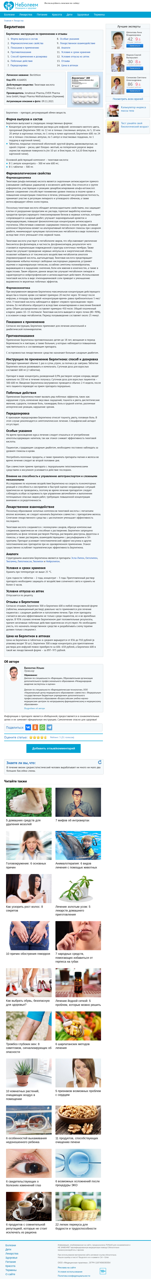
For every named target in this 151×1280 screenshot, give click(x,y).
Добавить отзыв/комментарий (53, 748)
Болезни (9, 14)
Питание (42, 14)
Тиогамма (11, 561)
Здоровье (83, 14)
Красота (57, 14)
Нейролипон (53, 561)
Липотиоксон (25, 561)
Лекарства (25, 14)
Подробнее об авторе (34, 708)
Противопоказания (21, 52)
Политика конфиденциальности (74, 1276)
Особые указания (69, 38)
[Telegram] (49, 727)
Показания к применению (25, 47)
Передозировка (18, 65)
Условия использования (70, 1271)
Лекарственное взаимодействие (77, 43)
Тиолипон (38, 561)
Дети (69, 14)
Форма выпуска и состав (24, 38)
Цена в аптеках (69, 65)
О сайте (10, 1274)
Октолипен (91, 558)
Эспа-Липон (77, 558)
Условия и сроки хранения (75, 52)
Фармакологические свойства (27, 43)
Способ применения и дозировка (29, 56)
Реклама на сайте (67, 1267)
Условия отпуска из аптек (75, 56)
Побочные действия (21, 61)
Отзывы (65, 61)
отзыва (130, 41)
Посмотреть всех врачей (128, 99)
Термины (99, 14)
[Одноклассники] (35, 727)
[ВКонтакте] (28, 727)
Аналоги (65, 47)
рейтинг (138, 41)
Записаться (135, 46)
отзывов (130, 64)
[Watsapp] (42, 727)
